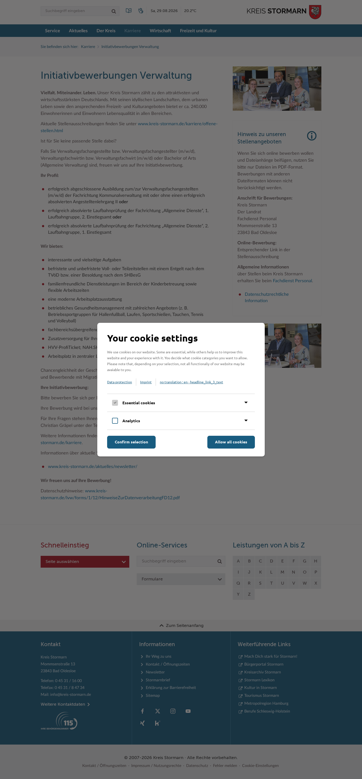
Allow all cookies (231, 441)
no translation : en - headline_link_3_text (191, 382)
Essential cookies (138, 402)
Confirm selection (131, 441)
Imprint (146, 382)
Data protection (119, 382)
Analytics (131, 420)
